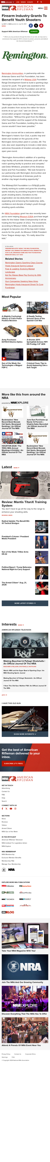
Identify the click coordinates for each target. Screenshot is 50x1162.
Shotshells (23, 667)
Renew (23, 2)
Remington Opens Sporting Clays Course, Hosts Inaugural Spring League (24, 264)
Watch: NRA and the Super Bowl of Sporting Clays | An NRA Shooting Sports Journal (23, 671)
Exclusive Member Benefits (11, 857)
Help (3, 798)
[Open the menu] (46, 8)
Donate (30, 2)
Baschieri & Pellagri (10, 667)
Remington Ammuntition (24, 251)
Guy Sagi (19, 255)
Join (17, 2)
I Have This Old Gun (11, 703)
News (4, 26)
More (16, 468)
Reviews (5, 515)
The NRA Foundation (31, 248)
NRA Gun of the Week (10, 831)
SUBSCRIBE (13, 763)
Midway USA (30, 79)
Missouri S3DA (26, 216)
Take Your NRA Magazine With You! (18, 950)
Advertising (6, 788)
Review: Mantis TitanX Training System (24, 504)
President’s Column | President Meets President (15, 537)
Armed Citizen (7, 828)
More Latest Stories (31, 603)
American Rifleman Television (16, 630)
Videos (4, 825)
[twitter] (36, 24)
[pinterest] (41, 24)
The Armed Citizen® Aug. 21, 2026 (14, 583)
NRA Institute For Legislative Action (14, 843)
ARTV (3, 695)
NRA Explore (6, 846)
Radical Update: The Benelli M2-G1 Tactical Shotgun (16, 522)
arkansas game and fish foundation (27, 253)
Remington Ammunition (12, 73)
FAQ (3, 794)
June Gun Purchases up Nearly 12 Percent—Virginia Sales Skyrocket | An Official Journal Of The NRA (37, 424)
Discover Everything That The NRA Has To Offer (24, 1013)
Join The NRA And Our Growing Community (22, 982)
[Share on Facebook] (30, 24)
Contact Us (6, 791)
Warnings (5, 1057)
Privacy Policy (6, 1054)
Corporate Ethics (30, 1054)
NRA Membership (8, 854)
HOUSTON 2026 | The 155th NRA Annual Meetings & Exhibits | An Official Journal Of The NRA (12, 450)
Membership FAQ (8, 861)
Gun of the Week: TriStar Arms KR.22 (15, 553)
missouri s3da (10, 255)
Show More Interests (31, 734)
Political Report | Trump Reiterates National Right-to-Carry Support (17, 568)
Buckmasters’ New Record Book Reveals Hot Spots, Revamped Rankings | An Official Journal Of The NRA (11, 424)
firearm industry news (14, 248)
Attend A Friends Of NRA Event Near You (21, 1045)
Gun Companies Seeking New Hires (21, 281)
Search (4, 801)
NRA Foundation (12, 213)
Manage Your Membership (11, 864)
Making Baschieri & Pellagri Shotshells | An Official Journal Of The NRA (24, 662)
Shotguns (32, 667)
